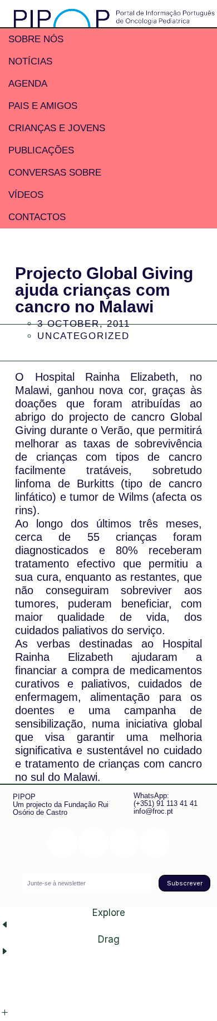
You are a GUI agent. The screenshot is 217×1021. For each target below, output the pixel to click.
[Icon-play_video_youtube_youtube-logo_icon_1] (154, 843)
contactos (37, 217)
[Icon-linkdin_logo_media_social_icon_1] (93, 843)
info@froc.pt (153, 811)
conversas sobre (54, 172)
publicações (41, 150)
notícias (30, 61)
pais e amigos (42, 106)
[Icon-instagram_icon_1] (62, 843)
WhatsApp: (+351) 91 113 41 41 (166, 799)
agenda (27, 83)
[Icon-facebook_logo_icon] (123, 843)
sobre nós (35, 39)
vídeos (25, 195)
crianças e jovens (56, 128)
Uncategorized (83, 336)
